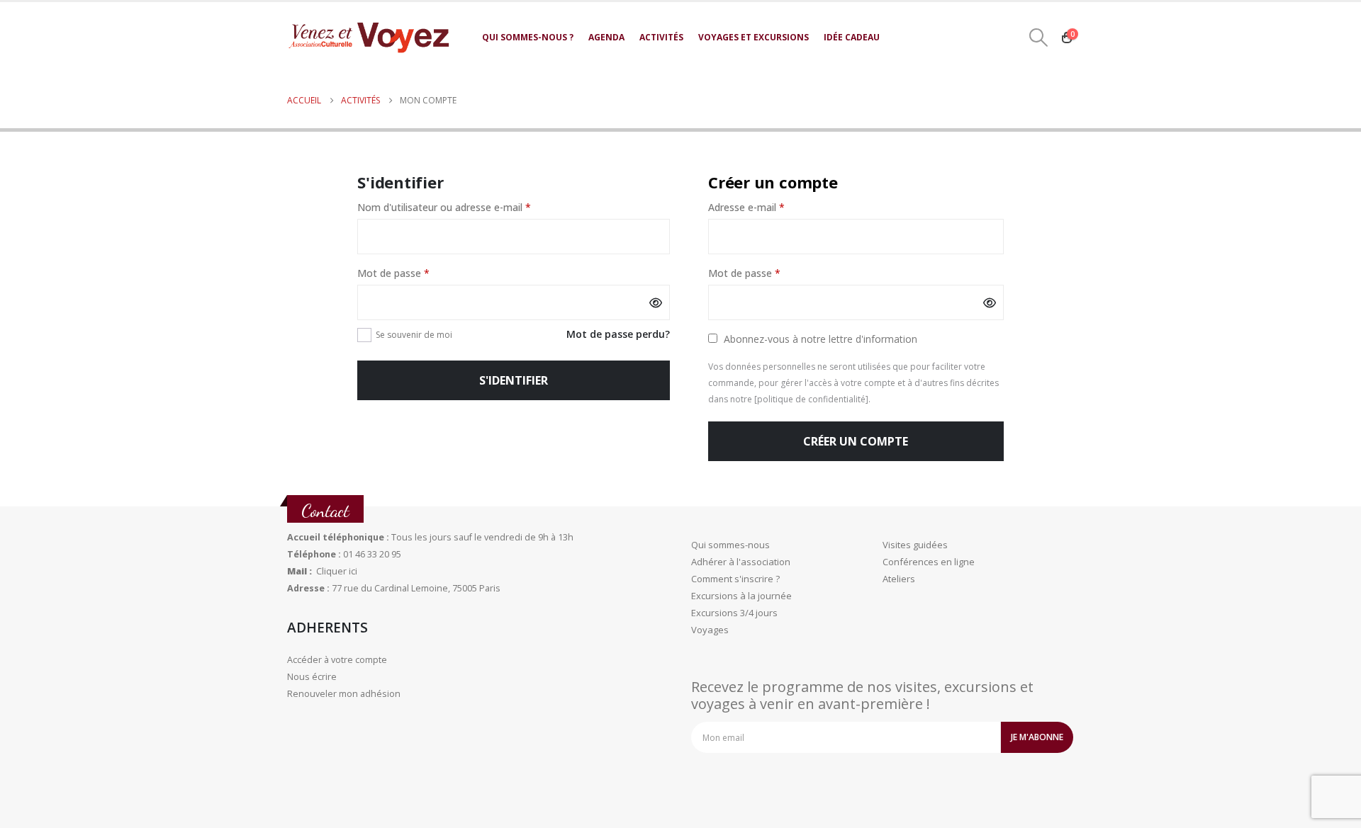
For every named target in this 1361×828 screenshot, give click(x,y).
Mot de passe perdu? (618, 334)
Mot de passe (420, 274)
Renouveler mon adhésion (344, 694)
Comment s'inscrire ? (735, 578)
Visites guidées (915, 544)
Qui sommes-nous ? (527, 37)
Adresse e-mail (773, 208)
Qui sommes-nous (730, 544)
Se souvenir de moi (414, 335)
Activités (661, 37)
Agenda (606, 37)
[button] (1039, 37)
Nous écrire (312, 677)
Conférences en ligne (929, 561)
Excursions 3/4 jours (734, 612)
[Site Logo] (368, 37)
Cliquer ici (336, 571)
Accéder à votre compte (337, 660)
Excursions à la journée (741, 595)
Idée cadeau (852, 37)
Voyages (710, 629)
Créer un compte (855, 441)
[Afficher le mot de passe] (656, 302)
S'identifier (513, 380)
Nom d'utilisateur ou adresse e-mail (471, 208)
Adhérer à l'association (740, 561)
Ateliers (899, 578)
